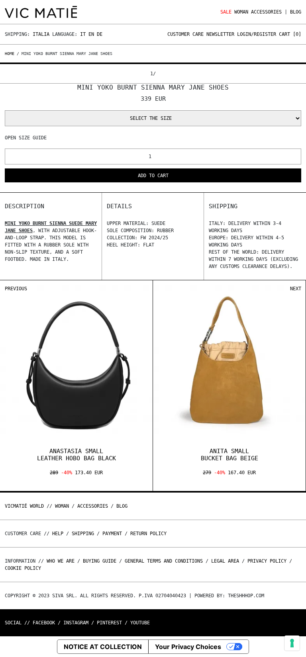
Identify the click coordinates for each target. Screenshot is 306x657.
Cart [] (290, 34)
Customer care (185, 34)
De (99, 34)
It (83, 34)
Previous (16, 288)
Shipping (83, 533)
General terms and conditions (164, 561)
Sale (225, 12)
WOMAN (241, 12)
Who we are (61, 561)
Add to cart (153, 175)
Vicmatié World (24, 506)
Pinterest (109, 623)
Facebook (44, 623)
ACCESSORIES (266, 12)
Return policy (148, 533)
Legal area (225, 561)
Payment (112, 533)
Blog (295, 12)
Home (11, 53)
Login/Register (256, 34)
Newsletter (220, 34)
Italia (41, 34)
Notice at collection (103, 647)
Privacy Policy (266, 561)
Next (295, 288)
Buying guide (99, 561)
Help (57, 533)
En (91, 34)
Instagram (75, 623)
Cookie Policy (23, 568)
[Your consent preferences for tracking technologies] (292, 643)
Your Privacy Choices (188, 647)
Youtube (140, 623)
